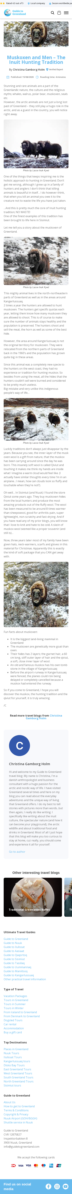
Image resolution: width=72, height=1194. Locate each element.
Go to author (17, 852)
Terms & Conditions (16, 1110)
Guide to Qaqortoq (15, 955)
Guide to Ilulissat (14, 947)
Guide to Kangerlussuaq (19, 975)
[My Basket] (59, 13)
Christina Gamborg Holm (29, 69)
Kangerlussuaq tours (17, 1061)
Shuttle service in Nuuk (18, 1122)
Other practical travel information (25, 979)
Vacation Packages (15, 996)
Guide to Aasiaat (14, 951)
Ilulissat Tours (13, 1057)
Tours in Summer (15, 1004)
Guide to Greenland (16, 939)
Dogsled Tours (13, 1020)
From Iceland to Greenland (20, 1012)
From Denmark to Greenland (22, 1016)
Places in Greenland (16, 1049)
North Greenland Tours (18, 1081)
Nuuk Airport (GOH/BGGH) (20, 1118)
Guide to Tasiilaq (14, 963)
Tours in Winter (14, 1008)
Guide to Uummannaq (17, 967)
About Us (9, 1102)
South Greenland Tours (18, 1077)
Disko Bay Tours (14, 1065)
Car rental (10, 1024)
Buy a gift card (13, 1032)
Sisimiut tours (12, 1085)
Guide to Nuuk (13, 943)
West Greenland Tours (18, 1073)
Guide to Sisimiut (14, 959)
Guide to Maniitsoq (15, 971)
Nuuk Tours (11, 1053)
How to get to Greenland (19, 1106)
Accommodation (14, 1028)
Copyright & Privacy (16, 1114)
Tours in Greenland (16, 1000)
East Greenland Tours (17, 1069)
